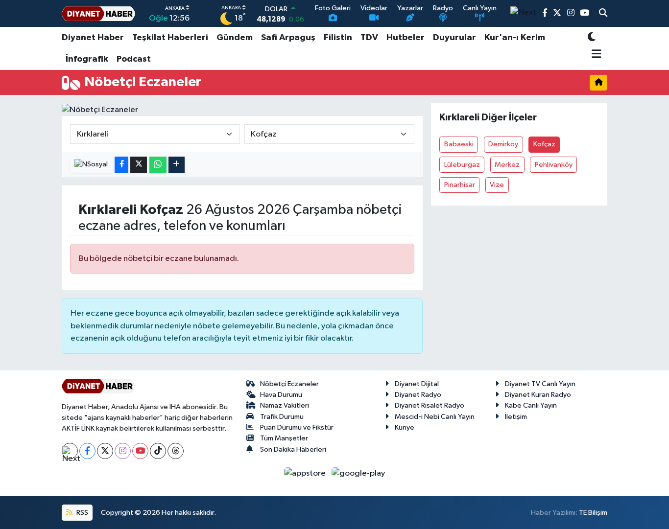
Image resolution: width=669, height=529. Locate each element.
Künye (404, 427)
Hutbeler (405, 37)
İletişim (516, 416)
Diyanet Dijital (417, 384)
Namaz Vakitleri (284, 405)
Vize (497, 184)
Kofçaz (544, 144)
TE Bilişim (593, 512)
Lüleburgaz (462, 164)
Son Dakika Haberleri (293, 449)
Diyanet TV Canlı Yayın (540, 384)
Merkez (507, 164)
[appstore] (306, 473)
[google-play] (358, 473)
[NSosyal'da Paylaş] (91, 165)
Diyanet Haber (93, 37)
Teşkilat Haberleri (170, 37)
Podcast (134, 59)
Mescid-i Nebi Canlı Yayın (435, 416)
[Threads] (175, 451)
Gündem (234, 37)
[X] (105, 451)
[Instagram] (123, 451)
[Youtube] (140, 451)
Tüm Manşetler (284, 438)
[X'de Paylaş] (138, 165)
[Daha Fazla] (176, 165)
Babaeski (459, 144)
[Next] (70, 451)
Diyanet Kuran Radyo (538, 394)
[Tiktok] (158, 451)
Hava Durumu (281, 394)
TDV (369, 37)
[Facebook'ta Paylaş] (121, 165)
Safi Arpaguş (288, 37)
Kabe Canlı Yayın (531, 405)
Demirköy (503, 144)
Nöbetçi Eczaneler (289, 384)
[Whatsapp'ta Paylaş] (158, 165)
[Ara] (603, 13)
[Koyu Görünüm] (592, 38)
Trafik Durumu (282, 416)
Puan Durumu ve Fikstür (297, 427)
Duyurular (454, 37)
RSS (81, 512)
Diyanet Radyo (418, 394)
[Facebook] (87, 451)
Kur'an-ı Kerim (514, 37)
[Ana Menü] (595, 55)
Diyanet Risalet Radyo (429, 405)
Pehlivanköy (554, 164)
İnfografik (87, 59)
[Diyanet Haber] (98, 13)
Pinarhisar (459, 184)
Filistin (338, 37)
